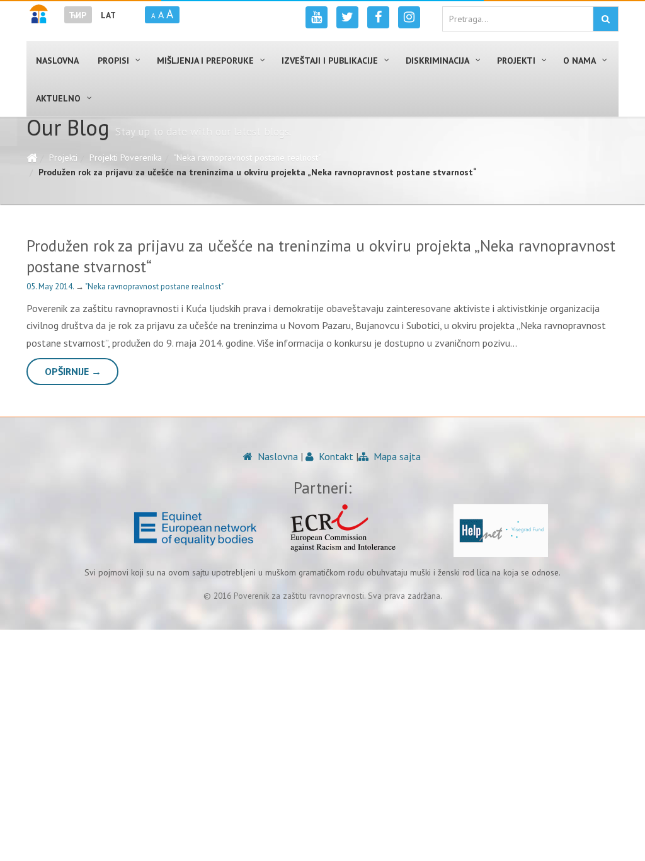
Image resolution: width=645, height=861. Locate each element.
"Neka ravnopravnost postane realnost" (247, 157)
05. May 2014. (51, 286)
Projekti (63, 157)
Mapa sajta (396, 456)
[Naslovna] (31, 157)
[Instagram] (409, 17)
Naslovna (276, 456)
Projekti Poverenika (125, 157)
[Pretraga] (605, 19)
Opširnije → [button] (73, 371)
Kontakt (334, 456)
